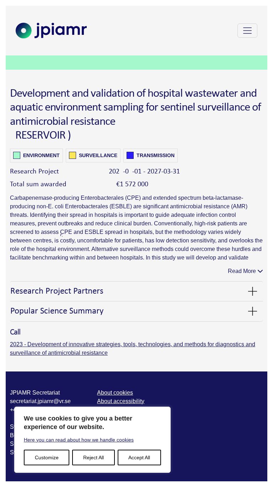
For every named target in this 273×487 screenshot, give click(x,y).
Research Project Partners (56, 291)
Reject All (93, 457)
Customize (47, 457)
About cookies (115, 393)
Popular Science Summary (56, 311)
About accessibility (120, 401)
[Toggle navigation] (247, 30)
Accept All (139, 457)
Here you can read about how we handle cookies (79, 440)
